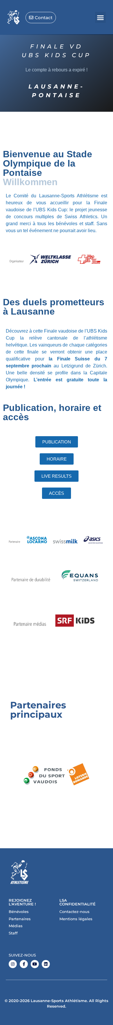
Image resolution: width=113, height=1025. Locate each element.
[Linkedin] (46, 964)
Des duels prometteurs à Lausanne (53, 307)
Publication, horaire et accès (52, 412)
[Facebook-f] (24, 964)
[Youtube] (35, 964)
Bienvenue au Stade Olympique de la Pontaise (47, 163)
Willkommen (30, 182)
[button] (100, 17)
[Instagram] (13, 964)
